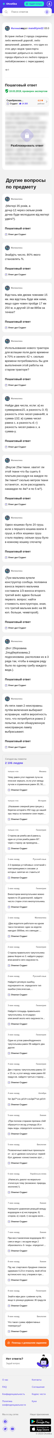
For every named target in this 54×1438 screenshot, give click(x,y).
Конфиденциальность (13, 1394)
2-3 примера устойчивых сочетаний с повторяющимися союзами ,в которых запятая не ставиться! (27, 868)
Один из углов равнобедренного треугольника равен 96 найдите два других (26, 1044)
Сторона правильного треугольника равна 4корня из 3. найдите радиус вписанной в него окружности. (26, 956)
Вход (49, 3)
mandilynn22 (36, 28)
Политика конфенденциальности (14, 1403)
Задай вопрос (35, 4)
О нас (5, 1379)
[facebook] (5, 1422)
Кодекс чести (39, 1394)
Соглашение (38, 1387)
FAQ (4, 1387)
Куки (34, 1401)
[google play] (40, 1423)
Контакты (37, 1379)
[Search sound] (47, 12)
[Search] (6, 12)
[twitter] (5, 1429)
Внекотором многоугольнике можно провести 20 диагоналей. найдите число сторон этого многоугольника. (26, 898)
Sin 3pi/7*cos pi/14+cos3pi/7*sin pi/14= (27, 1099)
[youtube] (12, 1429)
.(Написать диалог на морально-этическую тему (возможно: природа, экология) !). (27, 1183)
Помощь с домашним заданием (28, 1342)
